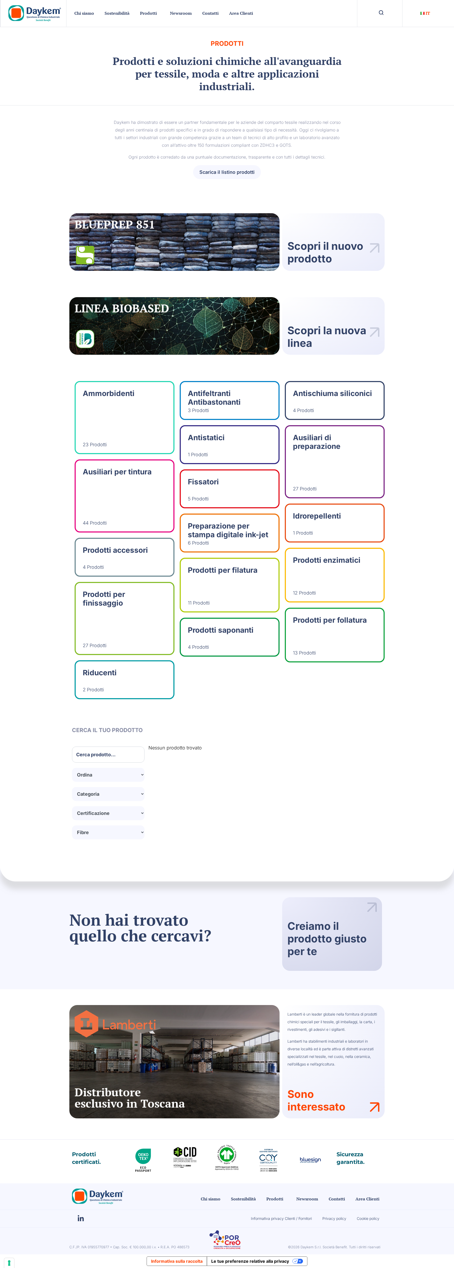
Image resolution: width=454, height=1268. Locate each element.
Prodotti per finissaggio (104, 599)
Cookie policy (368, 1218)
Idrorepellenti (317, 515)
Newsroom (181, 13)
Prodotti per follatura (330, 620)
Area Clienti (241, 13)
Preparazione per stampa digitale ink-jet (228, 530)
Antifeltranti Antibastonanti (214, 398)
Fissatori (203, 481)
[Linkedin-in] (80, 1218)
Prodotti (148, 13)
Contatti (210, 13)
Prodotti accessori (115, 550)
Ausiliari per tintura (117, 471)
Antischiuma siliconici (332, 393)
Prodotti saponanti (221, 630)
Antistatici (206, 437)
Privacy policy (334, 1218)
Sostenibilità (117, 13)
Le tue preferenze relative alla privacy (250, 1261)
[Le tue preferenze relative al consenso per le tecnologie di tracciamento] (9, 1263)
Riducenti (100, 672)
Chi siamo (84, 13)
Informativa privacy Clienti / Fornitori (281, 1218)
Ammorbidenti (109, 393)
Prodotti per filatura (222, 570)
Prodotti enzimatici (326, 560)
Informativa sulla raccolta (177, 1261)
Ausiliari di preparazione (316, 442)
